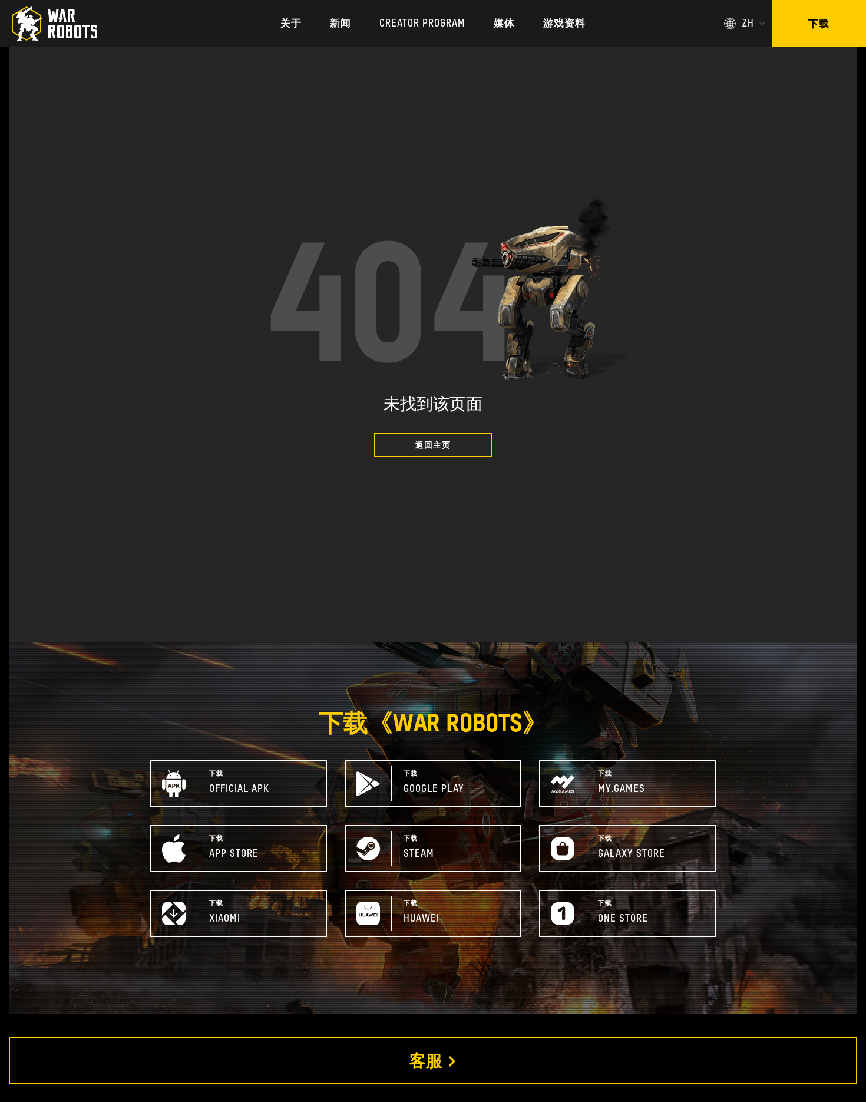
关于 (291, 24)
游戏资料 (564, 24)
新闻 (340, 24)
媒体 (504, 24)
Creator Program (422, 24)
